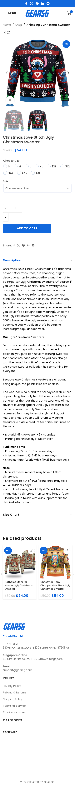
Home (7, 25)
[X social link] (31, 4)
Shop (18, 25)
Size (6, 181)
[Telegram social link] (48, 4)
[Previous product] (5, 33)
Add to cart (27, 228)
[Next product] (12, 33)
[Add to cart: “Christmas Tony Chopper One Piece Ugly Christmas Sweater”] (66, 550)
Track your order (14, 712)
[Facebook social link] (26, 4)
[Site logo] (37, 13)
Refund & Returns (14, 692)
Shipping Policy (13, 699)
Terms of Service (14, 706)
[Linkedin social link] (42, 4)
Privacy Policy (12, 686)
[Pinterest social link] (37, 4)
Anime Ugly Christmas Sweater (48, 25)
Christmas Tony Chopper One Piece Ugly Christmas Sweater (55, 585)
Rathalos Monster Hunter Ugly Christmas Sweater (19, 585)
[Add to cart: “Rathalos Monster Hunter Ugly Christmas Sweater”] (31, 550)
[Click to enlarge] (10, 100)
